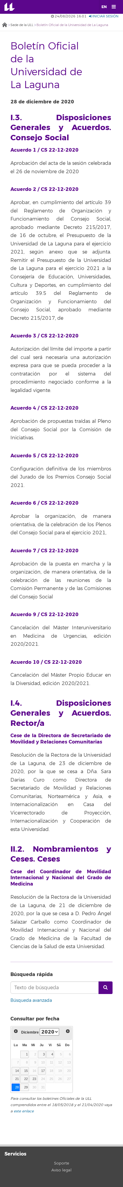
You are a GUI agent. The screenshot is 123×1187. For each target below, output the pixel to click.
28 (17, 1087)
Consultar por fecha (34, 1019)
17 (43, 1071)
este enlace (24, 1111)
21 (17, 1079)
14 (17, 1071)
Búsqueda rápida (31, 974)
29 (26, 1087)
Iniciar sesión (105, 16)
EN (104, 6)
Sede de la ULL (21, 25)
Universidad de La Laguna (13, 7)
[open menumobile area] (114, 7)
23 (34, 1079)
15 (26, 1071)
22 (26, 1079)
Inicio (4, 25)
